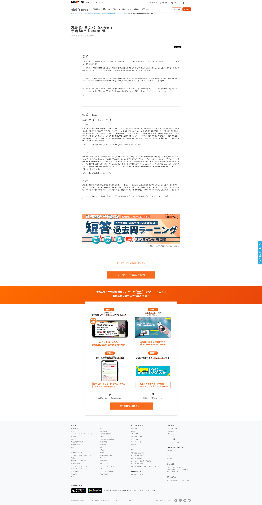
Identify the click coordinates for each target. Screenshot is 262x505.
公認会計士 (103, 444)
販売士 (73, 431)
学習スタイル (116, 9)
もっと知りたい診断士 (137, 455)
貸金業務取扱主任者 (76, 452)
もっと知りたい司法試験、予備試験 (131, 275)
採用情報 (133, 434)
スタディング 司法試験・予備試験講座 (79, 9)
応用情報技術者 (75, 463)
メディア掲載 (134, 439)
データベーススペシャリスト (108, 466)
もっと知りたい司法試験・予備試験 (141, 461)
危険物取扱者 (103, 431)
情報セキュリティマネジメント (79, 460)
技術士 (102, 428)
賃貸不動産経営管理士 (106, 455)
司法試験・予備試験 (105, 434)
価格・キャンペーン (146, 9)
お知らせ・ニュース (136, 436)
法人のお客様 (165, 2)
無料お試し (186, 9)
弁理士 (73, 439)
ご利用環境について (172, 431)
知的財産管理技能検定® (77, 442)
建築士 (73, 458)
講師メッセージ (127, 9)
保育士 (73, 477)
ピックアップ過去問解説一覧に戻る (131, 263)
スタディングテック (76, 468)
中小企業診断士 (75, 428)
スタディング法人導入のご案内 (175, 467)
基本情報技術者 (104, 460)
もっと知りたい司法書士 (138, 464)
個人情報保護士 (104, 442)
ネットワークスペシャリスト (79, 466)
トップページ (89, 500)
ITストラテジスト (105, 463)
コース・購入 (177, 9)
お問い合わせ (176, 2)
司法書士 (73, 436)
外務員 (102, 450)
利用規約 (107, 500)
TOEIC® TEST (75, 471)
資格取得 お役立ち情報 (137, 453)
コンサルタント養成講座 (106, 471)
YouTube (169, 459)
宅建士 (102, 452)
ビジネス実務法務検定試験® (108, 439)
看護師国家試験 (104, 474)
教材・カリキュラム (106, 9)
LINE (168, 456)
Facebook (169, 450)
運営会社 (133, 428)
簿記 (101, 447)
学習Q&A (133, 444)
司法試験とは (96, 9)
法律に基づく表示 (99, 500)
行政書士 (102, 436)
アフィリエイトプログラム (174, 442)
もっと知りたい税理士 (137, 458)
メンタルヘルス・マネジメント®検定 (81, 434)
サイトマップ (127, 500)
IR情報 (133, 431)
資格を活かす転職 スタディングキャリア (178, 480)
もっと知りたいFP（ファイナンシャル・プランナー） (146, 466)
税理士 (73, 447)
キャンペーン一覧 (136, 442)
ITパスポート (103, 458)
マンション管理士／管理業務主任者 (81, 455)
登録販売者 (74, 474)
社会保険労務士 (75, 444)
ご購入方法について (172, 428)
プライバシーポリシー (117, 500)
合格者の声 (137, 9)
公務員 (102, 468)
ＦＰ (72, 450)
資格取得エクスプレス (137, 475)
